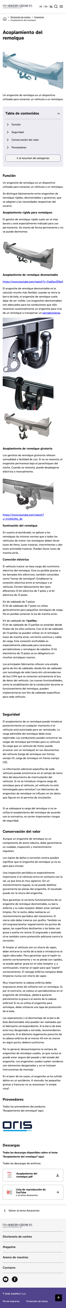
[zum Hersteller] (17, 1126)
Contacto (9, 1267)
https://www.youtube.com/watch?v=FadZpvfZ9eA (33, 281)
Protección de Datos (37, 1301)
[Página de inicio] (5, 19)
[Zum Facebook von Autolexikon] (15, 1279)
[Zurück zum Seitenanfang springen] (58, 1297)
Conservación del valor (25, 139)
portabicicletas (51, 312)
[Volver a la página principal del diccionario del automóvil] (17, 6)
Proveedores (19, 147)
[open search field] (56, 6)
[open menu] (61, 6)
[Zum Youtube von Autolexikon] (5, 1279)
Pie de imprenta (11, 1301)
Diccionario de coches (20, 17)
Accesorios (39, 17)
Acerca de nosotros (15, 1257)
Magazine (9, 1247)
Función (16, 124)
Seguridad (18, 132)
